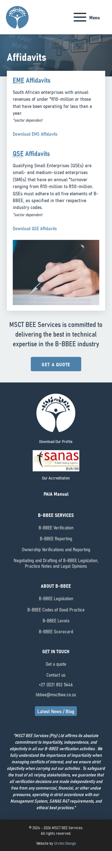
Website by (56, 843)
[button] (86, 17)
